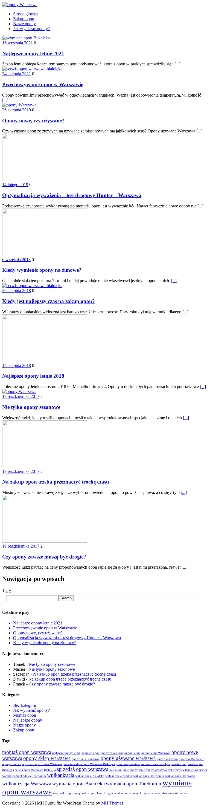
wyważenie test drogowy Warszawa (165, 793)
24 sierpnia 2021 (16, 73)
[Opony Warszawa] (105, 4)
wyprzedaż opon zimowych (124, 793)
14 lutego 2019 (15, 184)
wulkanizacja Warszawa (26, 783)
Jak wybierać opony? (31, 28)
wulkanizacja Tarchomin (148, 775)
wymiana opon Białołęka (78, 783)
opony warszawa (167, 758)
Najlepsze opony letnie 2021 (33, 53)
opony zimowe (11, 764)
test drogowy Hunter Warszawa (187, 769)
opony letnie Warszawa (155, 752)
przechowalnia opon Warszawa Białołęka (89, 764)
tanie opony (130, 769)
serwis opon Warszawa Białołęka (35, 769)
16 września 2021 (17, 42)
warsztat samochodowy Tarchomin (24, 775)
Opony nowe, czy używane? (33, 120)
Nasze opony (24, 23)
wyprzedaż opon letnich (90, 793)
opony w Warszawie (191, 758)
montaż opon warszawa (26, 752)
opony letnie (132, 752)
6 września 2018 (16, 259)
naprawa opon (90, 752)
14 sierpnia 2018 (16, 365)
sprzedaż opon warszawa (82, 769)
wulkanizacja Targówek (180, 775)
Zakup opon (23, 18)
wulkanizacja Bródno (118, 775)
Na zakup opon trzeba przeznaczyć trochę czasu (55, 482)
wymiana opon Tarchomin (133, 783)
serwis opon (178, 764)
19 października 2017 (20, 396)
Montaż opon (24, 715)
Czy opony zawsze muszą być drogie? (44, 557)
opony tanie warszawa (86, 758)
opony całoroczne (112, 752)
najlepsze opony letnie (66, 752)
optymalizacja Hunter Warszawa (42, 764)
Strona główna (25, 13)
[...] (177, 64)
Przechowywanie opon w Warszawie (42, 84)
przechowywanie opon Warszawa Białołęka (143, 764)
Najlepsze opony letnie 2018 (33, 376)
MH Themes (112, 803)
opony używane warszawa (128, 758)
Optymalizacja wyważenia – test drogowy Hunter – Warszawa (71, 195)
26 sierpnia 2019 (16, 110)
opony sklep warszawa (47, 758)
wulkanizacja (60, 775)
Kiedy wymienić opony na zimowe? (41, 270)
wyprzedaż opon (63, 793)
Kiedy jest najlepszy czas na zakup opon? (48, 301)
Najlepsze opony (27, 720)
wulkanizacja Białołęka (89, 775)
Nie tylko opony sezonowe (31, 407)
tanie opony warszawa (153, 769)
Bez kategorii (24, 705)
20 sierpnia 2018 (16, 290)
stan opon (115, 769)
